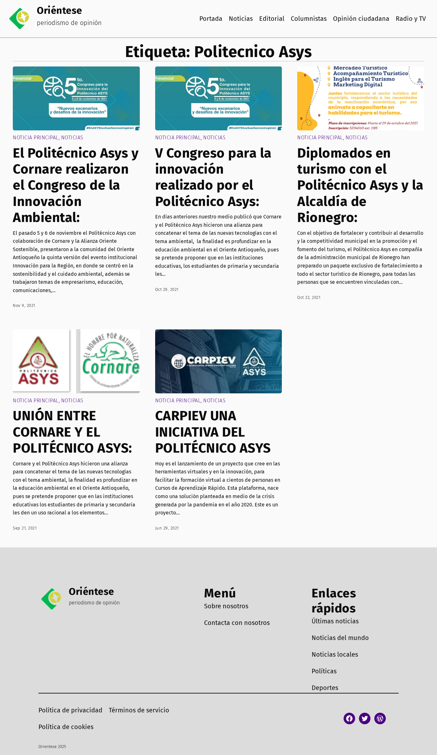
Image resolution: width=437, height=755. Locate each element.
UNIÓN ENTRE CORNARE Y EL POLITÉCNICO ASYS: (72, 432)
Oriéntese (59, 10)
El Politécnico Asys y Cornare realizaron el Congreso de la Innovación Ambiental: (76, 185)
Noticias (72, 138)
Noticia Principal (36, 138)
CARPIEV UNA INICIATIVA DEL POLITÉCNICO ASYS (213, 432)
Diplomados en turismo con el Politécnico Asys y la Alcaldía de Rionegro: (360, 185)
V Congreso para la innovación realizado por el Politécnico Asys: (213, 177)
